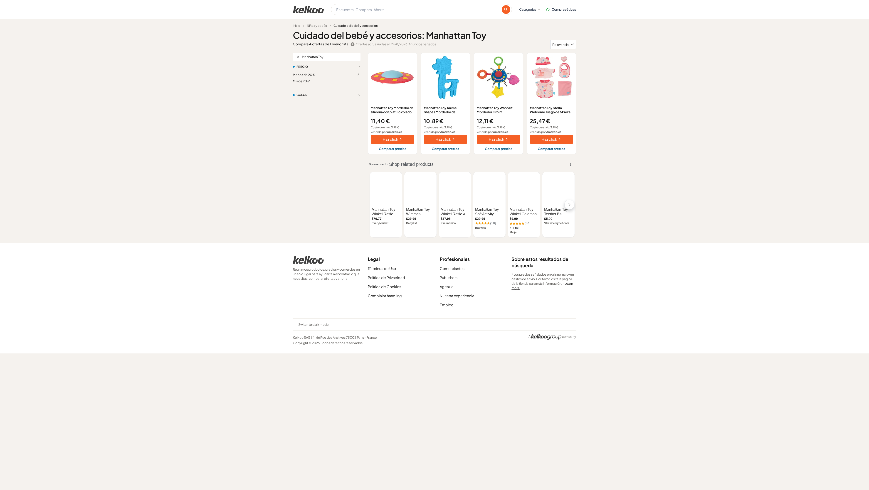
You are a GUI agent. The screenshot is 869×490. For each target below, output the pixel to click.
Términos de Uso (382, 268)
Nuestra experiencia (457, 295)
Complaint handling (385, 295)
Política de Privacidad (386, 277)
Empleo (446, 304)
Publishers (448, 277)
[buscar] (506, 9)
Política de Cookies (384, 286)
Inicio (296, 25)
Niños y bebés (317, 25)
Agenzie (447, 286)
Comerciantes (452, 268)
